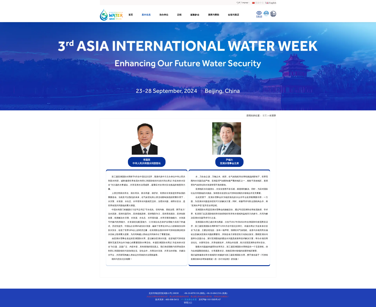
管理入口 (188, 302)
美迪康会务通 (190, 299)
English (272, 3)
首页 (264, 115)
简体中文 (259, 3)
